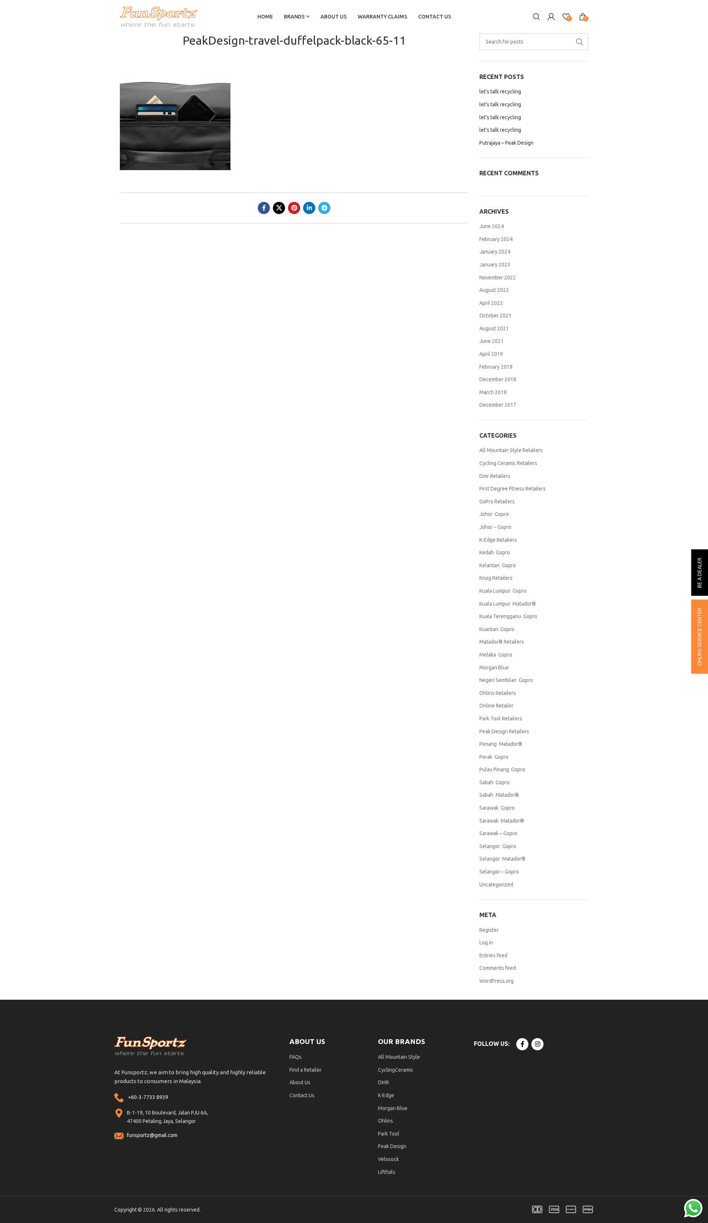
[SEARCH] (579, 41)
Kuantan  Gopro (496, 629)
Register (489, 930)
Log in (486, 942)
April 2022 (491, 303)
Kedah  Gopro (494, 552)
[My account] (551, 16)
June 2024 (491, 226)
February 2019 (496, 367)
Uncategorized (496, 885)
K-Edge (386, 1095)
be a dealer (699, 573)
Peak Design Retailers (504, 731)
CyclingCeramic (395, 1070)
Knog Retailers (496, 578)
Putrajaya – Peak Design (506, 143)
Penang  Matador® (500, 744)
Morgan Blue (494, 668)
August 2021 (494, 328)
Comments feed (497, 968)
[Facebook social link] (264, 208)
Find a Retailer (305, 1070)
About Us (299, 1082)
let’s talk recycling (500, 91)
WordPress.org (496, 981)
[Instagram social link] (537, 1044)
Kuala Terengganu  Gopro (508, 616)
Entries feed (493, 955)
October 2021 (495, 315)
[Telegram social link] (324, 208)
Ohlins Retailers (497, 693)
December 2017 (497, 405)
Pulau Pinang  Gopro (502, 769)
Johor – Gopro (495, 527)
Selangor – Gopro (499, 872)
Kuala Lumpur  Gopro (503, 591)
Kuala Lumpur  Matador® (507, 604)
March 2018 (493, 392)
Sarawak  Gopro (497, 808)
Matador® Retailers (501, 642)
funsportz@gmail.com (152, 1135)
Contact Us (302, 1095)
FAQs (295, 1057)
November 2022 (497, 277)
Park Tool (388, 1134)
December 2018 (497, 379)
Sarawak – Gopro (498, 833)
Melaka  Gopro (495, 655)
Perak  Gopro (494, 757)
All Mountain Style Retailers (511, 450)
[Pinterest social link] (294, 208)
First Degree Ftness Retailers (512, 489)
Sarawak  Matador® (501, 821)
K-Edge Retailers (498, 540)
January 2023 (494, 265)
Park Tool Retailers (500, 718)
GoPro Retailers (497, 501)
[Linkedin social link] (309, 208)
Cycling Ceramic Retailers (508, 463)
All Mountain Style (399, 1057)
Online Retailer (496, 706)
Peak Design (392, 1146)
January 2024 (494, 252)
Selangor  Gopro (497, 846)
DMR (383, 1082)
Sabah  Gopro (494, 782)
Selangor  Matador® (502, 859)
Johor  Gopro (494, 514)
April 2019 (491, 354)
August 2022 (494, 290)
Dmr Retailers (494, 476)
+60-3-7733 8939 (148, 1097)
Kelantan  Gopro (497, 565)
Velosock (388, 1159)
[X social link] (279, 208)
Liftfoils (386, 1172)
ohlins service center (699, 637)
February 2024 (496, 239)
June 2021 (491, 341)
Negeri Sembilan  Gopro (506, 680)
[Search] (536, 16)
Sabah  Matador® (499, 795)
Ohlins (385, 1121)
